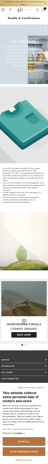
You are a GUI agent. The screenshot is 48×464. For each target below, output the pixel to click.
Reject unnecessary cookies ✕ (31, 387)
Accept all (24, 442)
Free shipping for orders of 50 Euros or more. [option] (24, 3)
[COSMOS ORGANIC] (24, 311)
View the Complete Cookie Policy (18, 429)
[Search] (10, 9)
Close (46, 3)
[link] (24, 125)
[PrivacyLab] (19, 433)
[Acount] (37, 9)
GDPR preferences (24, 460)
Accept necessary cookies (24, 452)
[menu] (3, 9)
